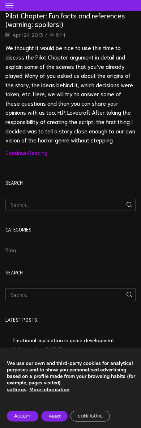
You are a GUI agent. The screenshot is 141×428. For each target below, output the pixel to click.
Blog (10, 249)
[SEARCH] (129, 205)
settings (16, 389)
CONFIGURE (90, 416)
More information (49, 389)
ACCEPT (22, 416)
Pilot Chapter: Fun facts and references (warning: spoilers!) (65, 19)
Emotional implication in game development (63, 339)
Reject (54, 416)
